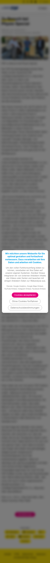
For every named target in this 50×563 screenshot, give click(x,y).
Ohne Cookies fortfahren (25, 301)
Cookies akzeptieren (25, 295)
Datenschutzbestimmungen (25, 307)
